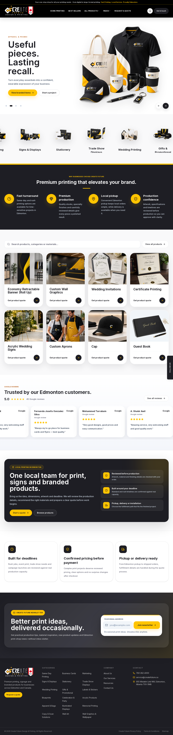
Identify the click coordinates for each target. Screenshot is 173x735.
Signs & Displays (49, 681)
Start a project (49, 93)
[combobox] (74, 244)
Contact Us (108, 688)
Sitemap (165, 731)
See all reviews (154, 398)
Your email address (113, 619)
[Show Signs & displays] (16, 106)
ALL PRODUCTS (91, 11)
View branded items (21, 93)
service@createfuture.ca (147, 677)
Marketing (86, 673)
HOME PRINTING (57, 11)
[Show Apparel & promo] (11, 106)
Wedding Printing (49, 689)
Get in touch (161, 11)
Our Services (109, 678)
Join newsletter (145, 625)
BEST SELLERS (74, 11)
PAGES (106, 11)
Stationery (66, 681)
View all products (153, 244)
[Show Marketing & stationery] (6, 106)
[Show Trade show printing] (21, 106)
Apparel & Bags (49, 706)
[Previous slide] (159, 106)
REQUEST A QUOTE (122, 11)
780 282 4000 (142, 673)
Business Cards (69, 673)
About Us (108, 673)
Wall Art (65, 714)
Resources (108, 683)
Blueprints (46, 698)
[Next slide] (166, 106)
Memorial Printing (90, 706)
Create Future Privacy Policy (130, 731)
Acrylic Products (89, 698)
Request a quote (13, 695)
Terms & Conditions (151, 731)
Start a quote (19, 513)
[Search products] (150, 11)
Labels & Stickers (90, 689)
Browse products (45, 513)
